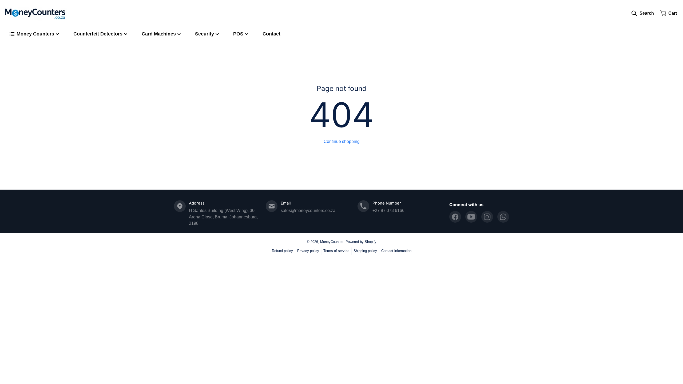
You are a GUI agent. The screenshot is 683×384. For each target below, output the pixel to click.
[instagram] (487, 217)
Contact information (396, 251)
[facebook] (455, 217)
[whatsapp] (503, 217)
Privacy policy (308, 251)
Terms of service (336, 251)
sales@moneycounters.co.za (308, 210)
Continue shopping (342, 141)
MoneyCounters (332, 242)
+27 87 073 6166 (388, 210)
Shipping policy (365, 251)
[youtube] (471, 217)
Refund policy (282, 251)
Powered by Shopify (361, 242)
